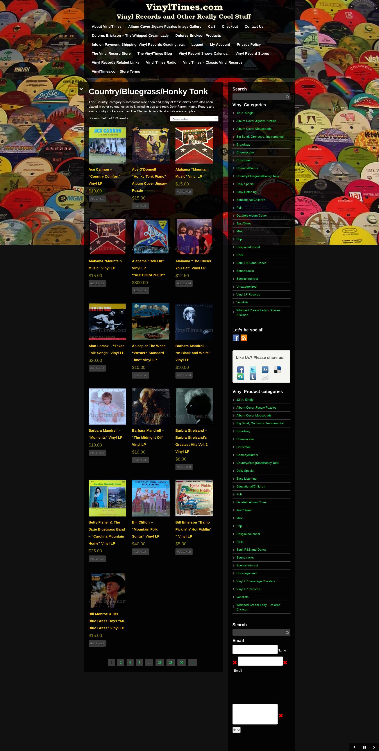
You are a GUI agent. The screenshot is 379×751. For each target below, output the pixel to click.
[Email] (265, 376)
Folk (239, 207)
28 (160, 662)
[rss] (243, 337)
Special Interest (247, 278)
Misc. (240, 231)
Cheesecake (245, 152)
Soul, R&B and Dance (251, 263)
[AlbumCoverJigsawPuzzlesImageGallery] (165, 26)
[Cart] (212, 26)
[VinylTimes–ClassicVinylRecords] (213, 62)
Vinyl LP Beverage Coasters (255, 581)
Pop (239, 239)
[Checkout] (230, 26)
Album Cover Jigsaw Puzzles (256, 121)
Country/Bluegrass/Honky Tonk (257, 176)
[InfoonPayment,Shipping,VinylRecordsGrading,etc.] (138, 44)
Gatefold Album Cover (251, 215)
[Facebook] (236, 337)
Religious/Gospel (248, 247)
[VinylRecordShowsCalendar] (203, 53)
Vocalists (242, 302)
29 (171, 662)
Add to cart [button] (97, 198)
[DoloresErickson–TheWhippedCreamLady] (130, 35)
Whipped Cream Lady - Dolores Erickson (258, 312)
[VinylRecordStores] (252, 53)
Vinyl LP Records (248, 294)
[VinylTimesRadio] (161, 62)
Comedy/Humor (247, 168)
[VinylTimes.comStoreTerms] (116, 71)
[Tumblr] (253, 376)
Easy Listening (246, 192)
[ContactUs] (254, 26)
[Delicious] (277, 369)
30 (182, 662)
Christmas (243, 160)
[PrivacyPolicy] (249, 44)
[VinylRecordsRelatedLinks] (116, 62)
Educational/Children (250, 199)
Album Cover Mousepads (254, 128)
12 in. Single (245, 113)
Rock (239, 255)
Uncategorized (246, 286)
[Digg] (266, 369)
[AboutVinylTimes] (107, 26)
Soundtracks (245, 270)
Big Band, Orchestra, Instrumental (260, 136)
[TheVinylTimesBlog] (154, 53)
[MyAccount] (220, 44)
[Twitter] (253, 369)
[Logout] (197, 44)
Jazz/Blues (243, 223)
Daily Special (245, 184)
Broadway (243, 144)
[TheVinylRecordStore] (111, 53)
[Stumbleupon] (241, 376)
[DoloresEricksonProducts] (198, 35)
